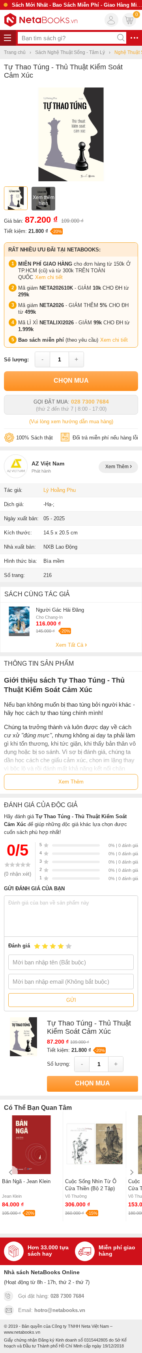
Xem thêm (117, 466)
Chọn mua (71, 380)
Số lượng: (16, 360)
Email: (51, 1310)
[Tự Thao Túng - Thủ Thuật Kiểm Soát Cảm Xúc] (71, 179)
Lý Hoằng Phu (59, 490)
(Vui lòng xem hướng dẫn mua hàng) (71, 421)
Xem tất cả (70, 645)
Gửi (71, 1000)
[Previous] (11, 1172)
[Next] (131, 1172)
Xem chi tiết (49, 277)
